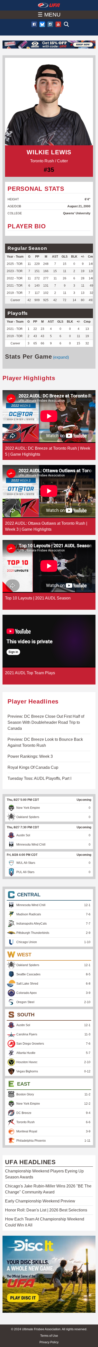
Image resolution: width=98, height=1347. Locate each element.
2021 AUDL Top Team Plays (30, 673)
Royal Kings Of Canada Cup (33, 767)
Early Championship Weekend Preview (40, 1201)
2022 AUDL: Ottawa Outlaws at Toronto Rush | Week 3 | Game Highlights (46, 526)
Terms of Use (49, 1335)
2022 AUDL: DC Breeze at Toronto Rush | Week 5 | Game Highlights (47, 451)
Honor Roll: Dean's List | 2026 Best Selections (46, 1210)
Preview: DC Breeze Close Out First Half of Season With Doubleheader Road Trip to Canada (46, 722)
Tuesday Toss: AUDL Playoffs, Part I (39, 778)
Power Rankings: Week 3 (30, 756)
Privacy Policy (49, 1342)
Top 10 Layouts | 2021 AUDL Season (38, 598)
